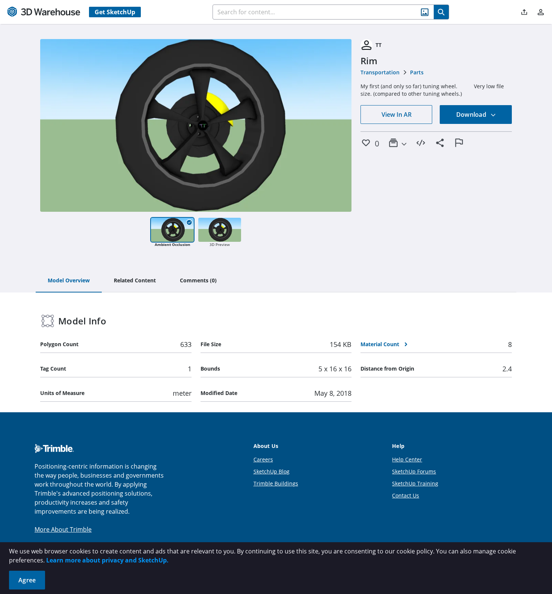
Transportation (380, 72)
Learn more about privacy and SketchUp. (107, 560)
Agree (27, 580)
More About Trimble (63, 529)
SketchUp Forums (414, 471)
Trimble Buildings (275, 483)
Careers (263, 459)
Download (472, 114)
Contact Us (405, 495)
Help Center (407, 459)
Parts (417, 72)
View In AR (397, 114)
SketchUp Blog (271, 471)
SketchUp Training (415, 483)
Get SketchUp (115, 12)
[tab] (69, 280)
